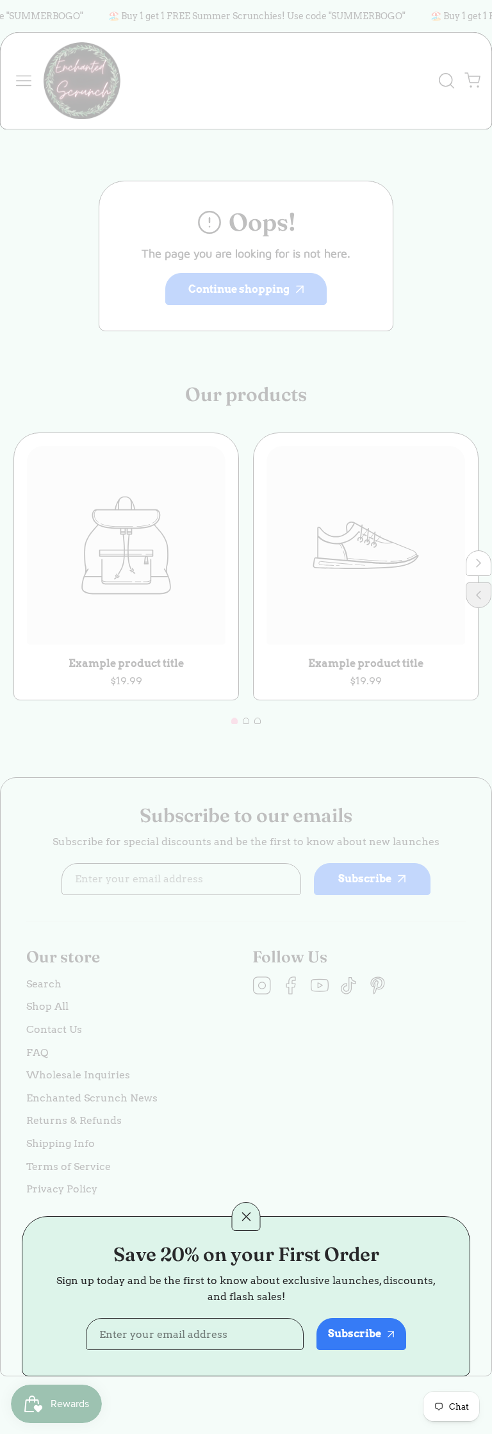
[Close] (246, 1216)
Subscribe (354, 1334)
